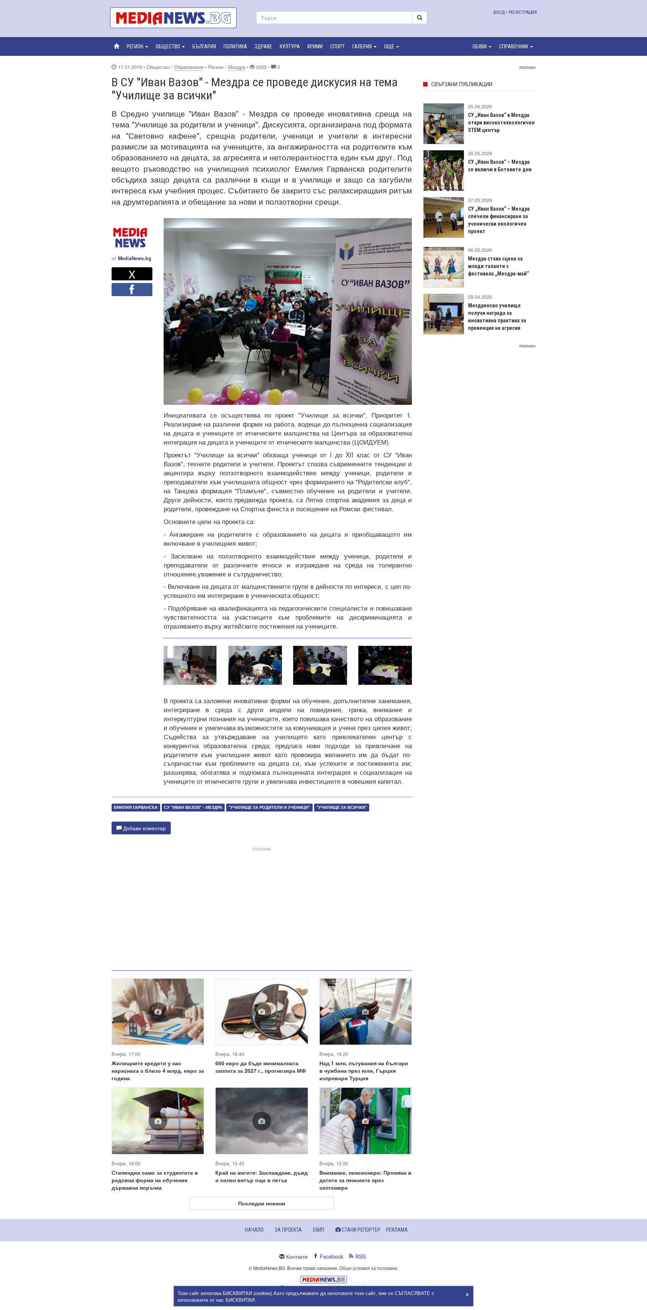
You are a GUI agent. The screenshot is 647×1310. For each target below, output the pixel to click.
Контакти (297, 1256)
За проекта (288, 1230)
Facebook (331, 1256)
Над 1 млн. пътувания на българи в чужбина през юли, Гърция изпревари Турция (363, 1070)
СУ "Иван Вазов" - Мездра (193, 807)
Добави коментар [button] (144, 828)
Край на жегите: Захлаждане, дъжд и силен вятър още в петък (261, 1176)
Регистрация (523, 12)
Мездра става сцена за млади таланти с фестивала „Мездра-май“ (498, 266)
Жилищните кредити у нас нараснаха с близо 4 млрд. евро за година (158, 1070)
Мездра (236, 67)
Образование (189, 67)
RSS (360, 1256)
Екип (318, 1230)
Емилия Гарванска (136, 807)
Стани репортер (360, 1230)
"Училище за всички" (341, 807)
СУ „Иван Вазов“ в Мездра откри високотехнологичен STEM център (501, 122)
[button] (137, 46)
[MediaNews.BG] (177, 17)
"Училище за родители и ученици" (269, 807)
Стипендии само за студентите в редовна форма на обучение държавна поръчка (155, 1180)
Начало (254, 1230)
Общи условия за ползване (368, 1268)
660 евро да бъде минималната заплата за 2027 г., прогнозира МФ (260, 1066)
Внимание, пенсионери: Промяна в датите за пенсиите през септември (365, 1180)
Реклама (397, 1230)
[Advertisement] (261, 905)
